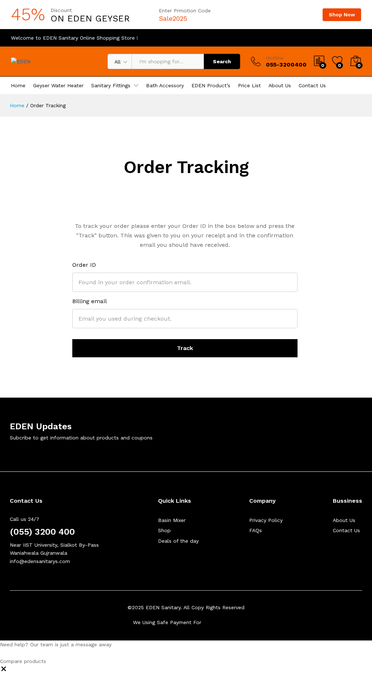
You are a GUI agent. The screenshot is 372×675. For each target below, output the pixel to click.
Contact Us (312, 85)
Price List (249, 85)
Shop (164, 530)
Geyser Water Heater (58, 85)
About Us (279, 85)
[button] (3, 671)
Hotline (274, 58)
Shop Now (342, 14)
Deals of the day (178, 541)
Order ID (84, 264)
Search (222, 61)
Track (185, 348)
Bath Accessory (165, 85)
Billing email (89, 301)
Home (18, 85)
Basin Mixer (172, 520)
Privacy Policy (266, 520)
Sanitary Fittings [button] (110, 85)
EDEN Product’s (210, 85)
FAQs (255, 530)
